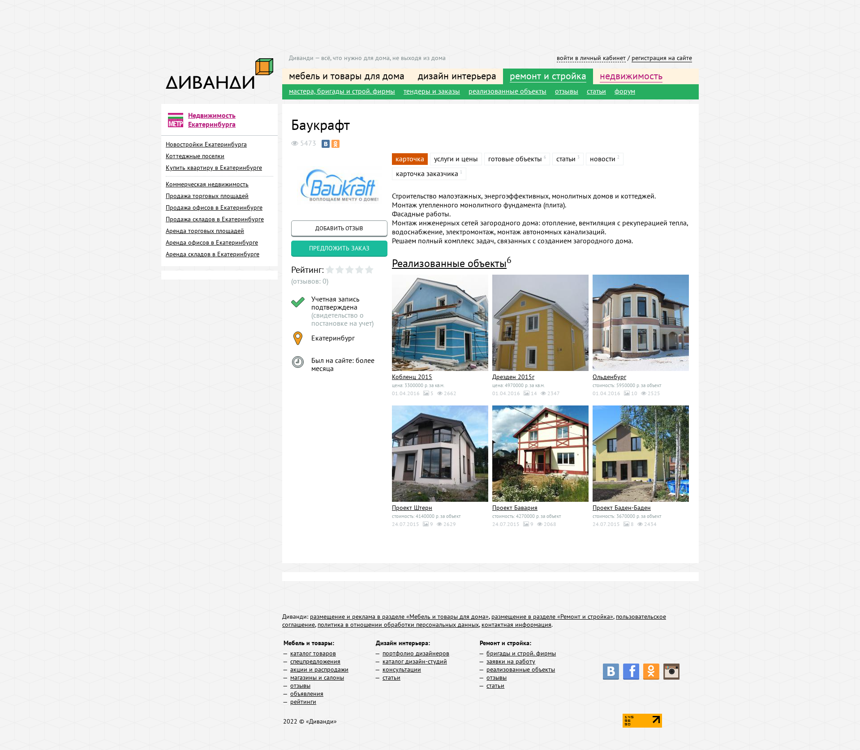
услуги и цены (456, 158)
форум (625, 90)
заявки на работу (510, 661)
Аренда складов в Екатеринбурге (212, 254)
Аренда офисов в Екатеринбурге (212, 242)
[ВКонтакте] (326, 144)
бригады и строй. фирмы (521, 653)
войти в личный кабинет (591, 58)
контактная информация (516, 625)
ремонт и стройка (548, 75)
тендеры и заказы (432, 90)
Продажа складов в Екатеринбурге (215, 219)
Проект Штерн (412, 508)
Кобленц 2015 (412, 377)
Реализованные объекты (449, 263)
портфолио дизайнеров (416, 653)
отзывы (566, 90)
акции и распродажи (319, 669)
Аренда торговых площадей (205, 231)
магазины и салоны (317, 677)
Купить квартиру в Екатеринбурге (214, 168)
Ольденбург (609, 377)
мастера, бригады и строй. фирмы (342, 90)
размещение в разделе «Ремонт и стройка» (552, 616)
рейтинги (303, 702)
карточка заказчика (427, 173)
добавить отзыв (339, 228)
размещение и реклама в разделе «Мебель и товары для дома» (399, 616)
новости (602, 158)
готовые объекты (515, 158)
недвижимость (631, 75)
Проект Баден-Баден (622, 508)
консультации (402, 669)
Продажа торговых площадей (207, 196)
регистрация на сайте (662, 58)
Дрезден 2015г (513, 377)
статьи (596, 90)
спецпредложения (315, 661)
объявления (306, 694)
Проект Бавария (515, 508)
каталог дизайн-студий (415, 661)
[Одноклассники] (335, 144)
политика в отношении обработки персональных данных (398, 625)
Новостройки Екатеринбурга (206, 144)
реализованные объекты (507, 90)
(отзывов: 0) (309, 280)
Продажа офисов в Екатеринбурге (214, 207)
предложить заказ (339, 248)
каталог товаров (313, 653)
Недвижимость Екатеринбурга (212, 120)
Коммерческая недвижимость (207, 184)
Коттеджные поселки (195, 156)
